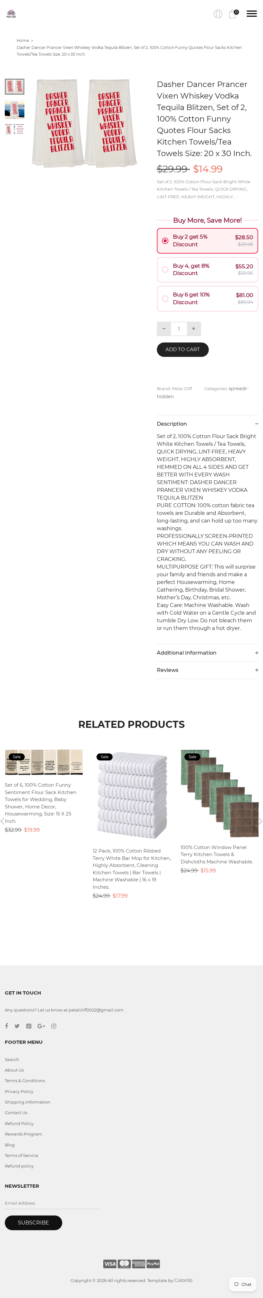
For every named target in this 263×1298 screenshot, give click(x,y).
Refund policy (19, 1165)
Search (12, 1059)
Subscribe (33, 1223)
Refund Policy (19, 1123)
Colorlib (183, 1280)
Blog (10, 1144)
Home (23, 40)
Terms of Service (21, 1155)
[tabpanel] (85, 124)
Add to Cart (182, 349)
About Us (14, 1070)
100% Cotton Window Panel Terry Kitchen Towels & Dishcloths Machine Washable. (217, 854)
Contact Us (16, 1112)
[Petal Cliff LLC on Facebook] (9, 1026)
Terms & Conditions (25, 1080)
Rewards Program (23, 1134)
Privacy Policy (19, 1091)
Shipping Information (27, 1102)
